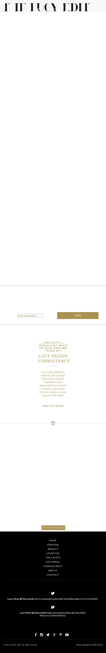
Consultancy (53, 566)
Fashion (53, 544)
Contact (53, 574)
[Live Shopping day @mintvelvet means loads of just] (80, 438)
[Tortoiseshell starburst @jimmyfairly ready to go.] (80, 463)
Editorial (53, 561)
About (53, 570)
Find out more (53, 405)
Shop (53, 540)
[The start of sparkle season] (26, 433)
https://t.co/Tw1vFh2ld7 (86, 598)
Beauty (53, 549)
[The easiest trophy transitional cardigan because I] (26, 475)
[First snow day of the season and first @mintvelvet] (26, 449)
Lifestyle (53, 553)
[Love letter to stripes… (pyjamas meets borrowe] (80, 453)
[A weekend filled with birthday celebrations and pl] (80, 507)
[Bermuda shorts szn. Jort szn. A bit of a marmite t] (26, 500)
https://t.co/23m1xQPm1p (52, 615)
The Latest (53, 557)
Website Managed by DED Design (89, 645)
